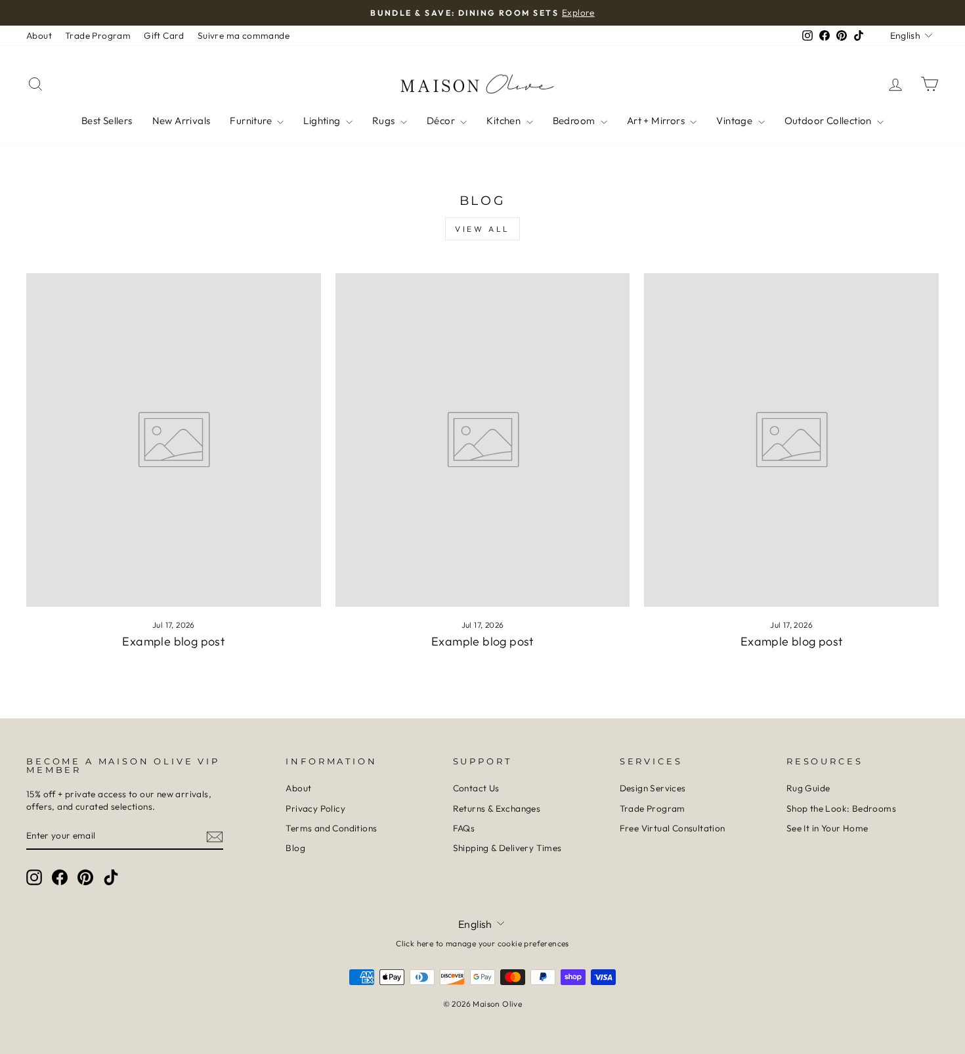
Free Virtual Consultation (672, 828)
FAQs (464, 828)
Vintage (735, 120)
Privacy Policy (315, 808)
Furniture (252, 120)
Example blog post (173, 641)
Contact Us (476, 788)
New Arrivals (181, 120)
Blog (295, 848)
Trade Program (98, 35)
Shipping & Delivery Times (507, 848)
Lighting (323, 120)
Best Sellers (107, 120)
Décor (442, 120)
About (39, 35)
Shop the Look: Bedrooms (841, 808)
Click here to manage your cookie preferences (482, 943)
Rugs (384, 120)
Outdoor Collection (829, 120)
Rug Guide (808, 788)
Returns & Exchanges (497, 808)
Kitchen (504, 120)
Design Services (653, 788)
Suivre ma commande (244, 35)
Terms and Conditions (331, 828)
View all (482, 229)
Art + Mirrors (657, 120)
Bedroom (575, 120)
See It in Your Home (827, 828)
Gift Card (164, 35)
